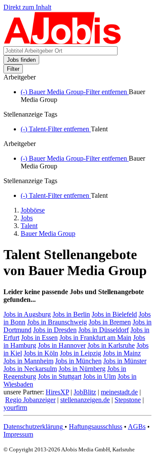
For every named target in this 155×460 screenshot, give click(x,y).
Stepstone (128, 399)
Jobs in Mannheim (28, 361)
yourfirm (15, 407)
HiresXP (57, 392)
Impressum (18, 434)
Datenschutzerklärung (34, 426)
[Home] (62, 42)
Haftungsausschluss (95, 426)
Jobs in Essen (39, 337)
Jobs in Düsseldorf (103, 329)
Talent (29, 225)
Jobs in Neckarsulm (30, 368)
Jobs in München (78, 361)
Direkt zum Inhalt (27, 7)
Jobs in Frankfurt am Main (95, 337)
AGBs (137, 426)
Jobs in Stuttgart (59, 376)
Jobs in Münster (124, 361)
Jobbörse (33, 210)
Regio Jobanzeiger (30, 399)
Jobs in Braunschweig (57, 322)
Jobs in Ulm (99, 376)
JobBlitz (85, 392)
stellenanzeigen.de (85, 399)
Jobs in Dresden (55, 329)
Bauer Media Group (48, 233)
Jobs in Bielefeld (114, 314)
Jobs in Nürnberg (82, 368)
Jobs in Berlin (71, 314)
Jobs (27, 218)
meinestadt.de (119, 392)
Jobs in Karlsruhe (111, 345)
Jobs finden (21, 60)
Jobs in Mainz (122, 353)
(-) (75, 91)
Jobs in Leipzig (80, 353)
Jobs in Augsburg (27, 314)
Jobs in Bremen (110, 322)
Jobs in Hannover (62, 345)
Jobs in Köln (41, 353)
